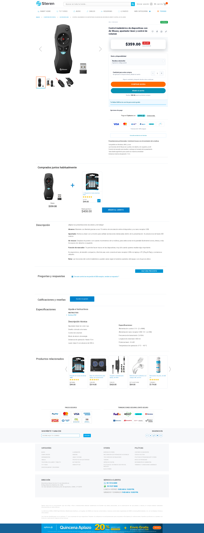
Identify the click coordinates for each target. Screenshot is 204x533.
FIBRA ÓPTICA (76, 465)
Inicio (38, 17)
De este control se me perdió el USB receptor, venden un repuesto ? (96, 276)
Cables (43, 460)
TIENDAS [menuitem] (162, 11)
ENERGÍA (75, 455)
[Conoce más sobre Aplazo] (151, 124)
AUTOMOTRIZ (76, 462)
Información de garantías (143, 462)
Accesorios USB (64, 17)
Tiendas (106, 460)
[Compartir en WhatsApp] (161, 31)
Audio (43, 452)
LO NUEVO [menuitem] (124, 11)
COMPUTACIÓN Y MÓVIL (50, 17)
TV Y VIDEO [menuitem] (62, 11)
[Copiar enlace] (166, 31)
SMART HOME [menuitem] (45, 11)
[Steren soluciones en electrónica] (45, 3)
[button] (138, 62)
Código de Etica (139, 455)
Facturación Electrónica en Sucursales (116, 455)
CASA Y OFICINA (77, 457)
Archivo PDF (72, 315)
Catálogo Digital (109, 462)
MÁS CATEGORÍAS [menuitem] (141, 11)
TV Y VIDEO (44, 465)
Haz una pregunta (149, 271)
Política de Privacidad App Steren (145, 457)
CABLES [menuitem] (91, 11)
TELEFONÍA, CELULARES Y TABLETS (51, 462)
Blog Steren (107, 469)
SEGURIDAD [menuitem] (107, 11)
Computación (45, 455)
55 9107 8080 (112, 486)
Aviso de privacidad (141, 460)
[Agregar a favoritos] (152, 31)
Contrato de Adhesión (142, 452)
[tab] (70, 448)
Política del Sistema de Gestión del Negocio (115, 465)
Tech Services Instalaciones (112, 457)
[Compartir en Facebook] (157, 31)
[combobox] (100, 4)
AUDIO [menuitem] (78, 11)
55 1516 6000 (112, 483)
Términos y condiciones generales (146, 465)
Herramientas (45, 457)
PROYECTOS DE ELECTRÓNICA (81, 460)
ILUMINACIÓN (76, 452)
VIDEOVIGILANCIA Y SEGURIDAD (50, 467)
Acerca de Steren (109, 452)
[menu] (102, 11)
